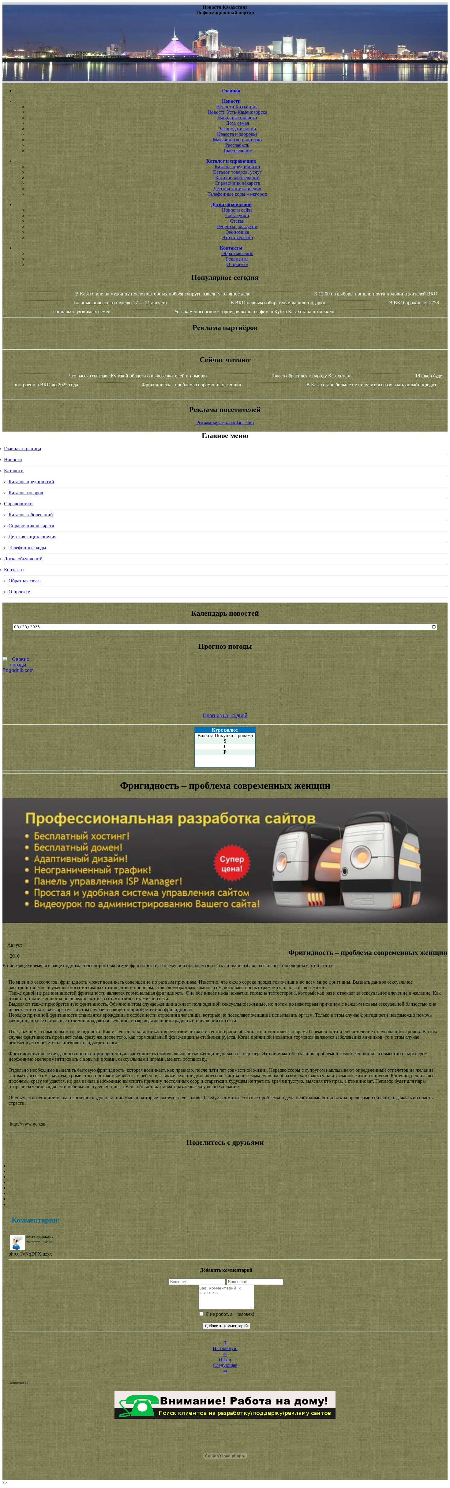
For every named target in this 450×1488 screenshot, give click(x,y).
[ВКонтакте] (225, 1182)
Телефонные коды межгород (237, 194)
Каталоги (14, 470)
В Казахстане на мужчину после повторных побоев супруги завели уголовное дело (162, 293)
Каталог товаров (26, 492)
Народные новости (237, 117)
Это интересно (237, 237)
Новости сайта (237, 210)
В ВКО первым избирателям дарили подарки (278, 302)
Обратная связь (237, 253)
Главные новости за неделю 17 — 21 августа (120, 302)
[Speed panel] (225, 1166)
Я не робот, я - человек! (229, 1314)
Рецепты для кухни (237, 226)
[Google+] (225, 1171)
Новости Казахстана (237, 106)
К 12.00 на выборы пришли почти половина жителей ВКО (375, 293)
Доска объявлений (23, 558)
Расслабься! (237, 145)
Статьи (237, 221)
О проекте (237, 264)
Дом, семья (237, 123)
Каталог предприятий (237, 166)
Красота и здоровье (237, 134)
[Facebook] (225, 1188)
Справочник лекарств (237, 183)
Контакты (14, 569)
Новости (13, 459)
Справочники (18, 503)
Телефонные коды (27, 547)
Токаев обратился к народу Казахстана (311, 375)
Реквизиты (237, 259)
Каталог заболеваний (237, 177)
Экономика (237, 232)
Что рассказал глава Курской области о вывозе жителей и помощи (138, 375)
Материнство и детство (237, 139)
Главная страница (22, 448)
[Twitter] (225, 1193)
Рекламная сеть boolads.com (225, 422)
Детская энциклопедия (237, 188)
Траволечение (237, 150)
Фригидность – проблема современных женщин (192, 384)
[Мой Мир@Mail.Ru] (225, 1204)
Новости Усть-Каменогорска (237, 112)
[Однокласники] (225, 1199)
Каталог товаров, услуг (237, 172)
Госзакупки (237, 215)
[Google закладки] (225, 1177)
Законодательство (237, 128)
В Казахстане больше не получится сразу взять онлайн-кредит (371, 384)
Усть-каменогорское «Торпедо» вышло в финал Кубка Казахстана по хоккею (254, 311)
